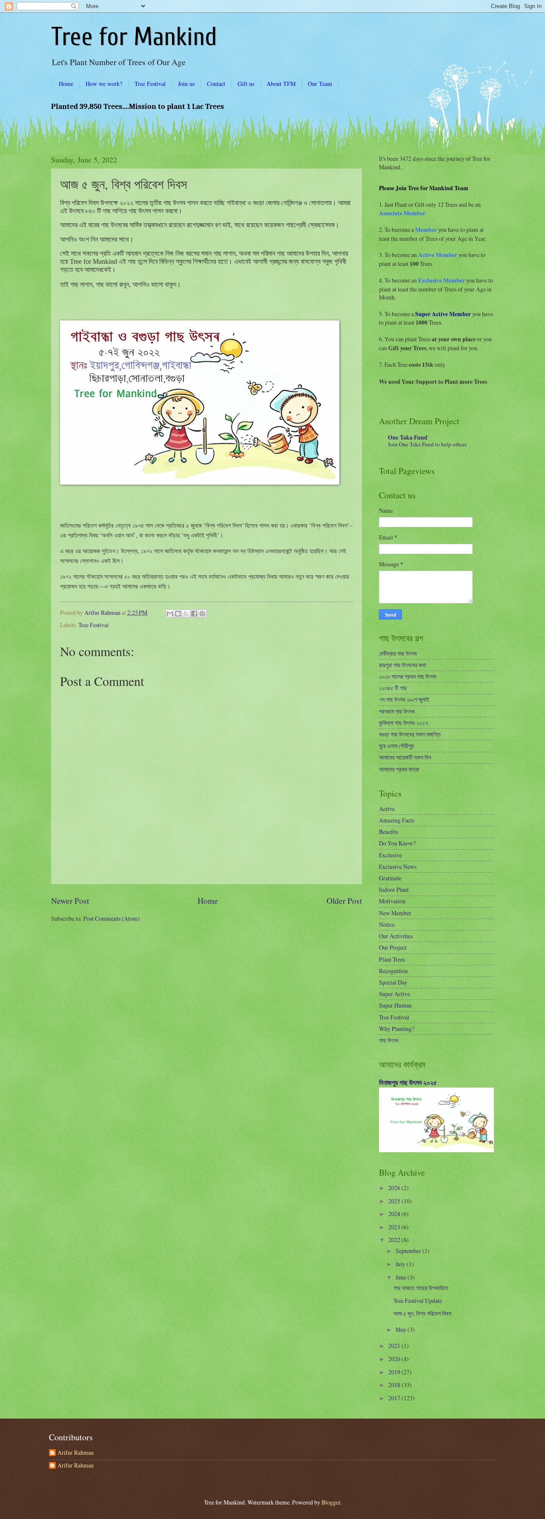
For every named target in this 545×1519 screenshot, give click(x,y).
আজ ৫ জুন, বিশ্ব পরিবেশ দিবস (422, 1313)
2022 (395, 1240)
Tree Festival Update (417, 1300)
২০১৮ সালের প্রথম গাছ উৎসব (407, 676)
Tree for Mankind (134, 37)
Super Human (395, 1005)
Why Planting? (396, 1029)
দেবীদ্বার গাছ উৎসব (398, 653)
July (401, 1264)
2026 (395, 1188)
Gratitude (390, 878)
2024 (395, 1214)
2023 (395, 1227)
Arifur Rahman (75, 1452)
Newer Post (70, 900)
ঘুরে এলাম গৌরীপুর (396, 746)
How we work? (104, 84)
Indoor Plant (394, 889)
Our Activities (396, 936)
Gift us (246, 84)
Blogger (330, 1502)
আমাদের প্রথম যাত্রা (399, 769)
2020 (395, 1359)
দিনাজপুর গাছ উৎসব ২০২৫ (408, 1082)
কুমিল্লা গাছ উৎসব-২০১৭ (403, 723)
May (401, 1329)
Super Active (394, 994)
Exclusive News (397, 866)
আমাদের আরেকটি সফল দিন (405, 757)
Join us (186, 84)
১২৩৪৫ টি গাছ (393, 688)
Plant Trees (392, 959)
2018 (395, 1385)
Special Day (393, 982)
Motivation (392, 901)
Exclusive (390, 855)
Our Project (393, 947)
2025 (395, 1201)
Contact (216, 84)
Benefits (388, 832)
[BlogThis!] (178, 613)
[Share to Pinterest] (202, 613)
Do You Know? (397, 843)
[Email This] (170, 613)
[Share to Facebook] (194, 613)
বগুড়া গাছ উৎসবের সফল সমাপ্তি (410, 734)
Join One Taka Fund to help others (427, 444)
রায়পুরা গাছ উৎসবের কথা (402, 665)
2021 (395, 1346)
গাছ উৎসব (389, 1040)
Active (387, 809)
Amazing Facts (396, 820)
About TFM (281, 84)
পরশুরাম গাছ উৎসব (397, 711)
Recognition (393, 971)
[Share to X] (186, 613)
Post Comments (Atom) (111, 918)
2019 (395, 1372)
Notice (387, 924)
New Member (395, 913)
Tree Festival (150, 84)
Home (66, 84)
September (409, 1251)
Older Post (344, 900)
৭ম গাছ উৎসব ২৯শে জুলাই (404, 699)
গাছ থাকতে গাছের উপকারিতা (420, 1288)
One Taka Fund (407, 437)
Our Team (320, 84)
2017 (395, 1398)
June (401, 1277)
